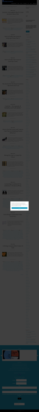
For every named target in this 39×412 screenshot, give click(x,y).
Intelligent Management (7, 1)
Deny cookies (19, 209)
